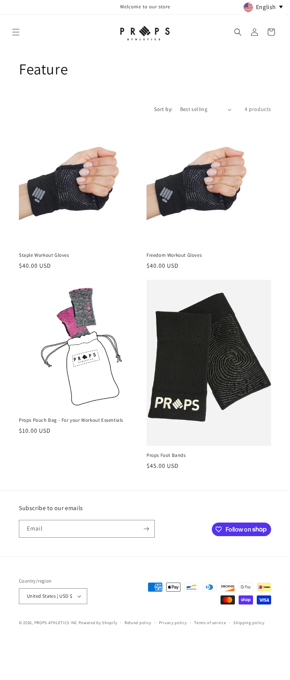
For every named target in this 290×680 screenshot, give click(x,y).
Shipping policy (249, 622)
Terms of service (210, 622)
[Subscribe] (146, 529)
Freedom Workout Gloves (174, 255)
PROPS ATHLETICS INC (55, 622)
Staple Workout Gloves (44, 255)
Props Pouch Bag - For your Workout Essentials (71, 420)
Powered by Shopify (98, 622)
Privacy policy (173, 622)
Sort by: (163, 109)
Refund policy (138, 622)
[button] (16, 32)
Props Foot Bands (166, 455)
